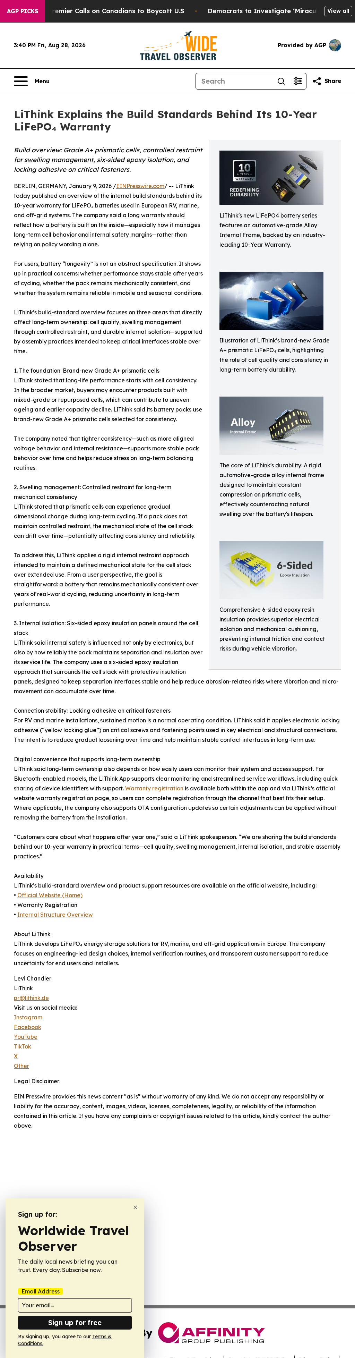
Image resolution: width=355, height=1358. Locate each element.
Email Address (40, 1291)
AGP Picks (22, 11)
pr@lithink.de (31, 997)
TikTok (22, 1046)
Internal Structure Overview (55, 914)
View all (338, 10)
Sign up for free (75, 1322)
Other (21, 1065)
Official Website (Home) (50, 895)
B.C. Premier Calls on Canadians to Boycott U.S (109, 11)
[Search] (281, 81)
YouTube (25, 1036)
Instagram (28, 1017)
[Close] (135, 1207)
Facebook (27, 1027)
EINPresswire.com (140, 186)
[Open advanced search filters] (297, 81)
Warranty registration (154, 788)
